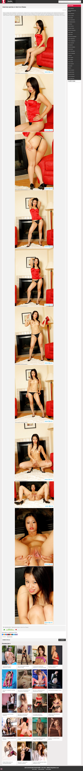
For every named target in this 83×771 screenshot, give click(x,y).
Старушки (70, 55)
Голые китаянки (9, 636)
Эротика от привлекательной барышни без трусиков (39, 691)
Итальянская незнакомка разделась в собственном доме (39, 667)
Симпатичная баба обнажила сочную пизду (54, 715)
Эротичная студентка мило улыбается (8, 715)
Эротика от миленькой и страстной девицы (53, 667)
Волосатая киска (71, 74)
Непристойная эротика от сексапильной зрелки (8, 762)
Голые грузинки (71, 63)
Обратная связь (41, 769)
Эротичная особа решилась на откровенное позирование (24, 691)
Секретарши (70, 34)
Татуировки (70, 65)
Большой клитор (71, 72)
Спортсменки (70, 49)
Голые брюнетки (71, 78)
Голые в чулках (71, 15)
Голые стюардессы (71, 40)
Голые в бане (70, 61)
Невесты (69, 67)
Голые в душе (70, 57)
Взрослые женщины (71, 30)
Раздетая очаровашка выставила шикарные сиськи (39, 762)
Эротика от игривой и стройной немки (9, 691)
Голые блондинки (71, 76)
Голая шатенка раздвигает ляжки (54, 690)
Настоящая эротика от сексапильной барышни (37, 715)
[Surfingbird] (13, 634)
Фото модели (70, 59)
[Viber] (17, 634)
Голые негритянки (71, 19)
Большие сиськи (71, 28)
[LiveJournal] (12, 634)
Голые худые (70, 32)
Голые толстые (71, 26)
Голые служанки (71, 42)
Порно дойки (48, 769)
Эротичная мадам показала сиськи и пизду (23, 667)
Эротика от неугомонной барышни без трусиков (23, 715)
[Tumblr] (15, 634)
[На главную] (9, 1)
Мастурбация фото (71, 21)
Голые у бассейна (71, 51)
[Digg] (9, 634)
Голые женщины (71, 13)
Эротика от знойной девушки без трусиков (9, 739)
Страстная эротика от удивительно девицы (7, 667)
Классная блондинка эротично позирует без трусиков (39, 739)
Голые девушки (71, 8)
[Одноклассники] (4, 634)
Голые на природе (71, 53)
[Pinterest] (7, 634)
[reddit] (10, 634)
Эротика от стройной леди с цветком (54, 739)
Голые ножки (70, 17)
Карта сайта (34, 769)
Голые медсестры (71, 38)
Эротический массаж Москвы (72, 11)
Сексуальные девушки (72, 36)
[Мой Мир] (5, 634)
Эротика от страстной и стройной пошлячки (22, 762)
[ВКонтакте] (2, 634)
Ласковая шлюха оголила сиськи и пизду (24, 739)
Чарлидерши (70, 44)
